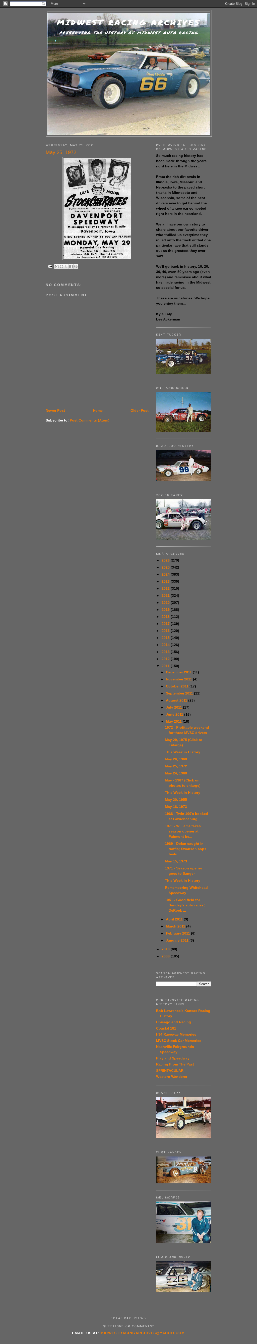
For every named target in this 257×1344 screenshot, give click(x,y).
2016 (166, 631)
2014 (166, 645)
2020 (166, 602)
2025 (166, 567)
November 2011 (179, 679)
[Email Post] (50, 266)
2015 (166, 638)
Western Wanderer (171, 1077)
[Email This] (56, 266)
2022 (166, 588)
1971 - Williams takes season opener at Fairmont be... (183, 831)
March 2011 (176, 926)
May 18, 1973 (176, 807)
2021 (166, 595)
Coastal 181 (166, 1028)
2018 (166, 617)
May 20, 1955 (176, 800)
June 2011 (175, 714)
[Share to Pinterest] (75, 266)
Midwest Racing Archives (129, 22)
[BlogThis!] (61, 266)
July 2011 (174, 707)
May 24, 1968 (176, 773)
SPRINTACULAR (169, 1071)
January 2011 (177, 940)
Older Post (140, 410)
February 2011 (178, 933)
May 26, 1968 (176, 759)
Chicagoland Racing (173, 1022)
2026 (166, 560)
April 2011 (175, 919)
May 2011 (174, 721)
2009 (166, 956)
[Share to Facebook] (71, 266)
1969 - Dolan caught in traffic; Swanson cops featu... (185, 849)
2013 (166, 652)
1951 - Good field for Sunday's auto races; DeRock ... (185, 905)
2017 (166, 624)
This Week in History (182, 752)
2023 (166, 581)
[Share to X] (66, 266)
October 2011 (177, 686)
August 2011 (177, 700)
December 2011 (179, 672)
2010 (166, 949)
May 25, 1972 (176, 766)
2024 (166, 574)
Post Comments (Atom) (89, 420)
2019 (166, 610)
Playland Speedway (172, 1058)
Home (98, 410)
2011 (166, 666)
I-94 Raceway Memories (176, 1034)
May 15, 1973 (176, 861)
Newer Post (55, 410)
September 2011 (180, 693)
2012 (166, 659)
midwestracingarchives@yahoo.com (142, 1333)
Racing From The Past (175, 1064)
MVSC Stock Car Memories (178, 1041)
